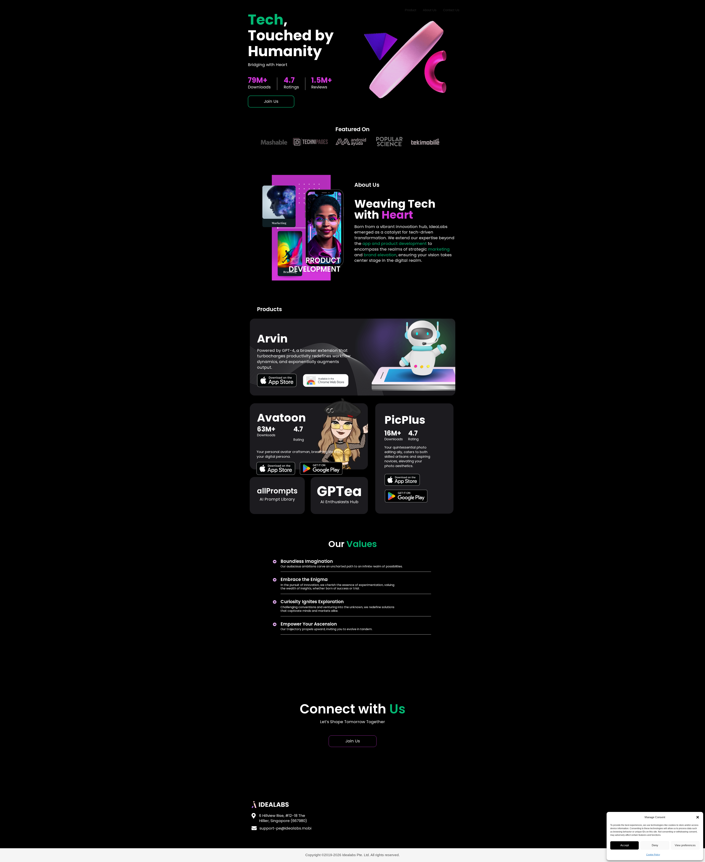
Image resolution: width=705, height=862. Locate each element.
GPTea (339, 491)
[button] (697, 817)
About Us (429, 10)
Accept (624, 845)
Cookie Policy (653, 854)
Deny (655, 845)
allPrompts (277, 491)
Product (410, 10)
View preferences (685, 845)
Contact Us (451, 10)
